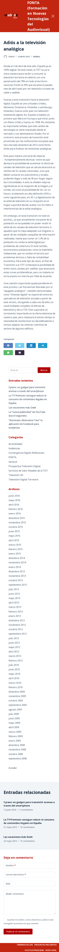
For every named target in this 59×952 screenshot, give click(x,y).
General (36, 56)
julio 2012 (14, 638)
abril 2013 (14, 602)
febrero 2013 (16, 611)
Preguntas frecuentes (45, 945)
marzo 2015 (15, 544)
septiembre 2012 (18, 633)
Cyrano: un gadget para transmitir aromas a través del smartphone (27, 389)
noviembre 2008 (17, 749)
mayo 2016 (14, 500)
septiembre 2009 (18, 705)
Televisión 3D (16, 475)
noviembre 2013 (17, 575)
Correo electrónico (16, 874)
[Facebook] (8, 345)
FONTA (12, 457)
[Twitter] (19, 345)
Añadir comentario (15, 893)
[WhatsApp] (8, 352)
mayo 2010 (14, 673)
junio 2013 (14, 593)
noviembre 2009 (17, 696)
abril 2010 (14, 678)
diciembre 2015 (17, 518)
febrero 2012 (16, 660)
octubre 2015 (16, 526)
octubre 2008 (16, 754)
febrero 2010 (16, 687)
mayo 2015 (14, 535)
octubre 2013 (16, 580)
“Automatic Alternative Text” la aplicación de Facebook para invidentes (25, 424)
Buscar (44, 370)
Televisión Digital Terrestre (23, 479)
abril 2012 (14, 651)
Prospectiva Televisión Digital (24, 466)
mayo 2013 (14, 598)
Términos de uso (25, 945)
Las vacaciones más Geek (22, 407)
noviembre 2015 (17, 522)
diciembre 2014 (17, 558)
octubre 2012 (16, 629)
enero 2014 (15, 567)
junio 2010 (14, 669)
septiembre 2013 (18, 584)
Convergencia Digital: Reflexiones (26, 452)
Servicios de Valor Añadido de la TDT (28, 470)
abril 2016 (14, 504)
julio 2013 (14, 589)
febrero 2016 (16, 509)
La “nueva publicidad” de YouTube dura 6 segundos (27, 413)
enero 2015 (15, 553)
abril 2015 (14, 540)
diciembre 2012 (17, 620)
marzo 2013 (15, 607)
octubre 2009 (16, 700)
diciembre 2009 (17, 691)
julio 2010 (14, 665)
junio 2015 (14, 531)
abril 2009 (14, 727)
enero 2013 (15, 616)
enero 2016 (15, 513)
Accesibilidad (15, 444)
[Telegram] (42, 345)
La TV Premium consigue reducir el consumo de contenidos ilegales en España (28, 399)
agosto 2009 (15, 709)
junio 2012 (14, 642)
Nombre (11, 865)
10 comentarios (27, 827)
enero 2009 (15, 740)
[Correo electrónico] (19, 352)
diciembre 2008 (17, 745)
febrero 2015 (16, 549)
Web (8, 883)
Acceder (13, 768)
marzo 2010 (15, 682)
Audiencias (14, 448)
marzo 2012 (15, 656)
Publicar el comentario (18, 931)
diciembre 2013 (17, 571)
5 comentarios (26, 809)
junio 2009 (14, 718)
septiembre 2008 (18, 758)
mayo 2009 (14, 722)
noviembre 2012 (17, 624)
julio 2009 (14, 714)
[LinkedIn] (31, 345)
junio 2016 (14, 495)
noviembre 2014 (17, 562)
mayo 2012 (14, 647)
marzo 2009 (15, 731)
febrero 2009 (16, 736)
